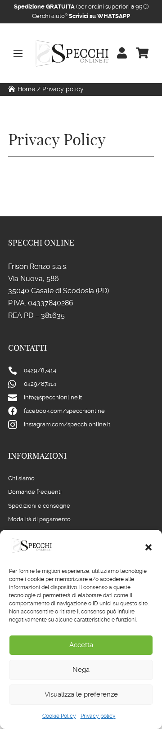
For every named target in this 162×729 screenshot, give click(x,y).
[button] (148, 547)
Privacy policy (98, 716)
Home (26, 89)
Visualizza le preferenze (81, 694)
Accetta (81, 645)
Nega (81, 670)
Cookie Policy (59, 716)
